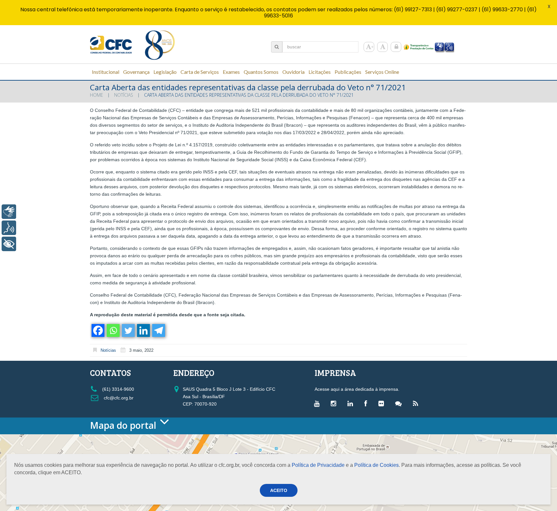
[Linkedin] (143, 330)
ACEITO (278, 490)
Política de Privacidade (318, 465)
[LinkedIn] (352, 403)
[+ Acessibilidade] (9, 244)
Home (96, 95)
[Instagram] (335, 403)
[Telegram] (158, 330)
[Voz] (9, 228)
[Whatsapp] (113, 330)
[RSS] (417, 403)
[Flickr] (382, 403)
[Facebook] (97, 330)
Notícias (123, 95)
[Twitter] (128, 330)
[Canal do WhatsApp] (400, 403)
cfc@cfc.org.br (118, 397)
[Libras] (9, 211)
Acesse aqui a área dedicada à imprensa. (357, 389)
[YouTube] (318, 403)
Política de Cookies (376, 465)
